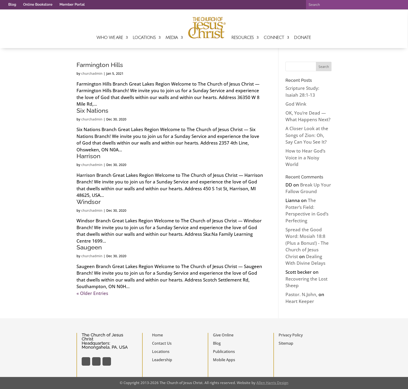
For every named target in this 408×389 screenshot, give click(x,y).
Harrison (88, 156)
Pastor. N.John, (301, 294)
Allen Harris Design (272, 382)
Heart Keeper (299, 301)
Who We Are (110, 37)
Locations (144, 37)
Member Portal (72, 4)
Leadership (162, 359)
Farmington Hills (99, 64)
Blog (12, 4)
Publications (224, 351)
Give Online (223, 335)
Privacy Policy (291, 335)
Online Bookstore (37, 4)
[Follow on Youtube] (106, 361)
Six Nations (92, 110)
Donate (302, 37)
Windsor (88, 201)
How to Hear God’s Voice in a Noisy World (305, 157)
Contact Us (162, 343)
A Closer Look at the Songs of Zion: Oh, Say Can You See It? (306, 135)
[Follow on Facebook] (86, 361)
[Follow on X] (96, 361)
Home (157, 335)
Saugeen (89, 247)
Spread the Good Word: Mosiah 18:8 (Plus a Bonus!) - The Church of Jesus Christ (307, 243)
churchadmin (91, 73)
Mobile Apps (224, 359)
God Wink (295, 104)
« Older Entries (92, 293)
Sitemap (286, 343)
